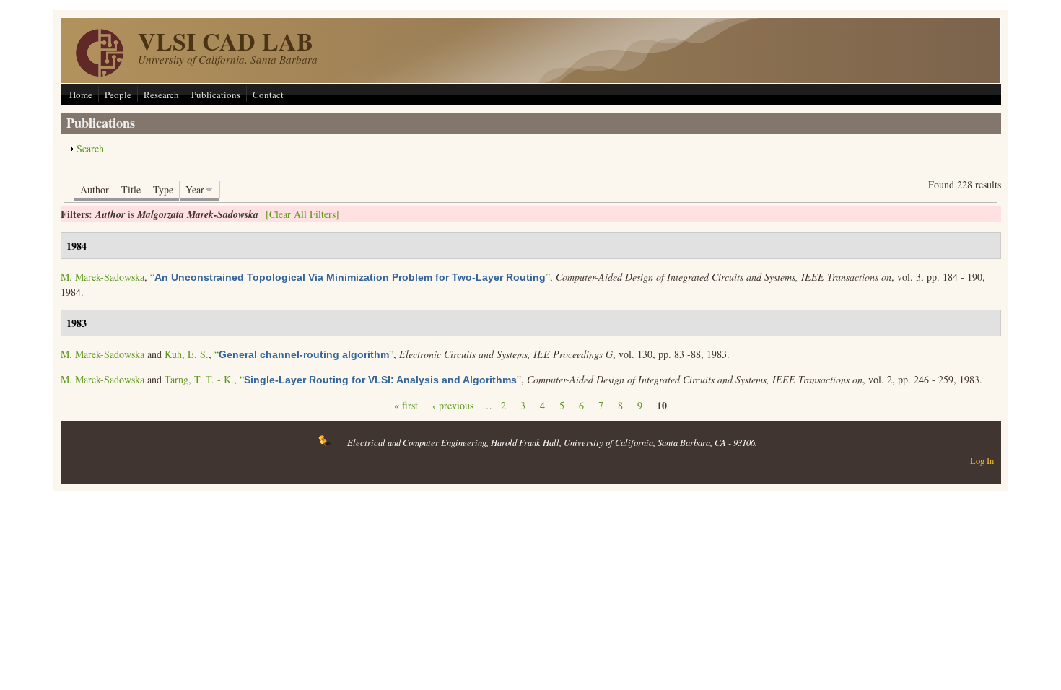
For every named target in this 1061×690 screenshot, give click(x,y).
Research (161, 94)
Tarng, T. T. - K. (199, 379)
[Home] (99, 72)
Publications (215, 94)
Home (80, 94)
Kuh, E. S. (187, 354)
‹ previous (452, 405)
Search (90, 148)
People (118, 94)
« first (406, 405)
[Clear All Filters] (302, 214)
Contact (268, 94)
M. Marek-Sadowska (102, 277)
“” (350, 277)
